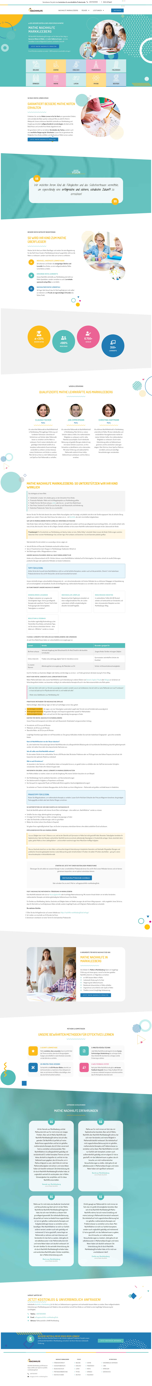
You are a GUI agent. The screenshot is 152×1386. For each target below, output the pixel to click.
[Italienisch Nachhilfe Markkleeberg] (116, 64)
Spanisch (36, 84)
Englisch (76, 70)
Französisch (96, 70)
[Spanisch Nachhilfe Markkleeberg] (35, 78)
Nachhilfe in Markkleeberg (42, 1304)
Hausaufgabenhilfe (55, 894)
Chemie (56, 70)
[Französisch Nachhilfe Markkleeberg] (96, 64)
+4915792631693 (41, 1314)
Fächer (84, 10)
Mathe (56, 84)
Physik (96, 84)
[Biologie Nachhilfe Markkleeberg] (35, 64)
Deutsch (116, 84)
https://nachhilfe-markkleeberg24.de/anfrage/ (75, 912)
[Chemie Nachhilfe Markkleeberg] (56, 64)
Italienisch (116, 70)
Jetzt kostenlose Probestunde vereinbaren (76, 878)
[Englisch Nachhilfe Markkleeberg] (76, 64)
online (54, 503)
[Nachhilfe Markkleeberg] (35, 10)
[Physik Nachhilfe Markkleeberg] (96, 78)
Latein (76, 84)
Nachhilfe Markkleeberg (68, 10)
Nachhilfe (72, 517)
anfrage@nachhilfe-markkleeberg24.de (46, 1317)
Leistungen (97, 10)
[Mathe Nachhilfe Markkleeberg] (56, 78)
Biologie (36, 70)
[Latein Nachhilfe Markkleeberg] (76, 78)
